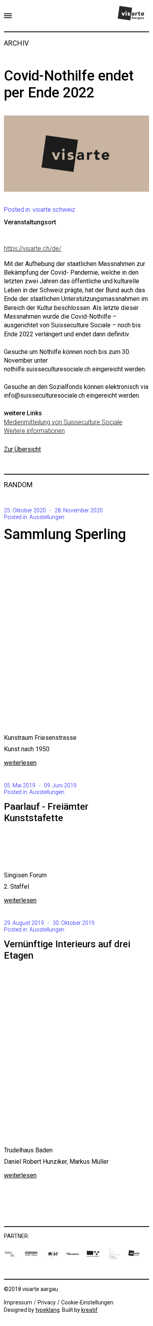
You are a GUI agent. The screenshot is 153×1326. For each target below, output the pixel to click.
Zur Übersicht (22, 449)
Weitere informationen (34, 431)
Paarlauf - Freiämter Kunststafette (46, 812)
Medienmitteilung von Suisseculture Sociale (63, 422)
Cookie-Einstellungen (87, 1302)
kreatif (89, 1310)
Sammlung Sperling (65, 534)
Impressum (18, 1302)
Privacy (47, 1302)
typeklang (47, 1310)
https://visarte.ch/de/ (32, 248)
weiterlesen (20, 763)
